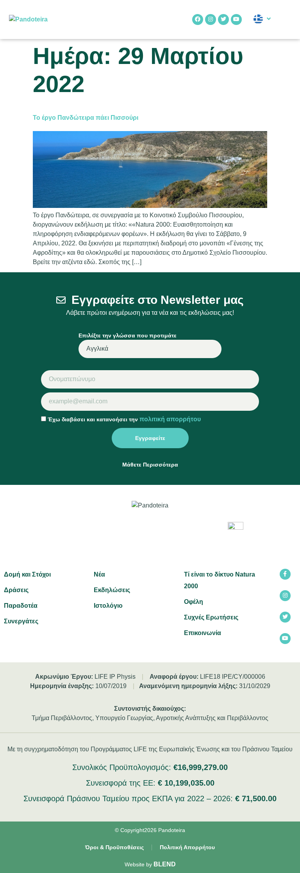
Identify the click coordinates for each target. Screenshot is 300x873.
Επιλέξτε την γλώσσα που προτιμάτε (128, 335)
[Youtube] (236, 19)
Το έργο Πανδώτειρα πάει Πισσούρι (85, 117)
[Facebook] (197, 19)
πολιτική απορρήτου (170, 419)
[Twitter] (223, 19)
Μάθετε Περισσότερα (150, 464)
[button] (285, 19)
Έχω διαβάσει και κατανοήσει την (124, 419)
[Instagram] (210, 19)
